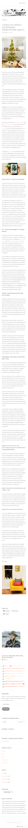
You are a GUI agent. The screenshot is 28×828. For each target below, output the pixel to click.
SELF (3, 773)
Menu (23, 3)
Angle (3, 757)
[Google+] (7, 659)
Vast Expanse (4, 760)
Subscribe (5, 693)
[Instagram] (4, 659)
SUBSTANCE (4, 776)
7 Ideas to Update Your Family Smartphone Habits (13, 27)
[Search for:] (9, 721)
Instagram (10, 151)
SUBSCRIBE (5, 708)
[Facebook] (2, 659)
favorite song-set (8, 124)
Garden (3, 751)
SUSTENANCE (5, 779)
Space (3, 754)
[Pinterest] (5, 659)
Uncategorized (5, 782)
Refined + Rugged (8, 729)
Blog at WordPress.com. (14, 822)
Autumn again (4, 762)
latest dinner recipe (18, 122)
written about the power (15, 241)
